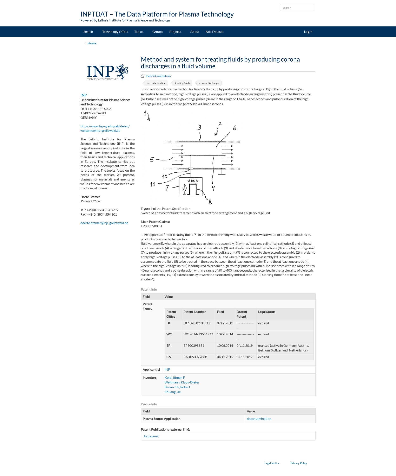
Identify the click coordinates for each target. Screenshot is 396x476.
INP (83, 95)
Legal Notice (271, 463)
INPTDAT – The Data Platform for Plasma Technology (157, 14)
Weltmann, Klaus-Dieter (182, 382)
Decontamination (158, 76)
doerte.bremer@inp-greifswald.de (104, 223)
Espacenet (151, 436)
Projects (175, 31)
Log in (308, 31)
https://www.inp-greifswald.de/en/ (105, 126)
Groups (157, 31)
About (194, 31)
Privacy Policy (299, 463)
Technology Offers (115, 31)
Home (92, 43)
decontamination (156, 83)
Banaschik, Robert (177, 387)
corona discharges (209, 83)
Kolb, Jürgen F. (175, 377)
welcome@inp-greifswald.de (100, 130)
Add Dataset (215, 31)
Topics (139, 31)
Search (89, 31)
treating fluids (182, 83)
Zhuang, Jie (173, 392)
